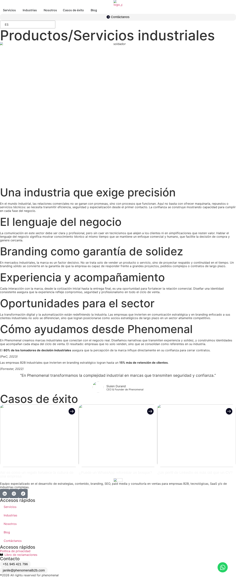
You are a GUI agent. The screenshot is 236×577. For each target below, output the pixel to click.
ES (6, 24)
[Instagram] (13, 493)
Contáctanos (13, 541)
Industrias (10, 515)
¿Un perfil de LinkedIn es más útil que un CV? (194, 473)
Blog (7, 532)
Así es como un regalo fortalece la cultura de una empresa (36, 474)
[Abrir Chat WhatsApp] (223, 567)
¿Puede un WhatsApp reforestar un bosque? (115, 473)
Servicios (10, 507)
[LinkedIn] (4, 493)
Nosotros (10, 524)
